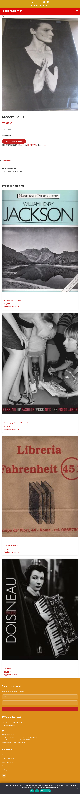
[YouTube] (4, 776)
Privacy (4, 770)
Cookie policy (6, 766)
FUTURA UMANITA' (11, 545)
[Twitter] (34, 5)
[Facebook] (31, 5)
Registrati (40, 709)
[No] (77, 788)
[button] (3, 16)
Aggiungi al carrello (14, 141)
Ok (32, 791)
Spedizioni (5, 755)
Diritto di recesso (8, 758)
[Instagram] (37, 5)
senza (44, 145)
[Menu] (77, 11)
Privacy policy (45, 791)
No (37, 791)
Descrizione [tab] (6, 161)
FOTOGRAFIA (32, 145)
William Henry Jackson (12, 300)
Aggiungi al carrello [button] (11, 306)
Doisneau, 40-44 (10, 668)
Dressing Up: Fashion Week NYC (16, 423)
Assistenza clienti (8, 762)
